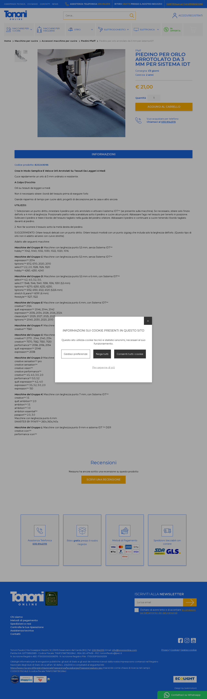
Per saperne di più (103, 367)
